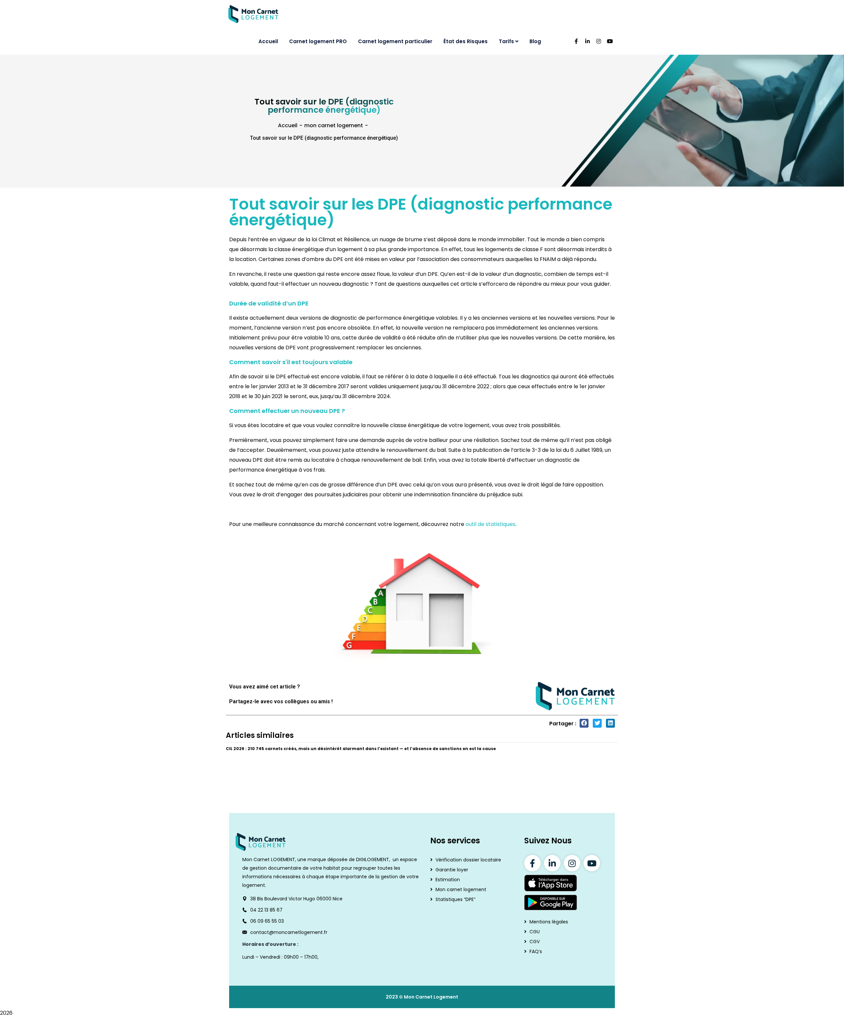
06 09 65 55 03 (267, 921)
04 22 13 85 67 (266, 910)
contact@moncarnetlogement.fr (288, 932)
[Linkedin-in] (552, 863)
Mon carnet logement (461, 889)
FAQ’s (535, 951)
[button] (584, 723)
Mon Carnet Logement (431, 997)
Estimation (448, 879)
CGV (534, 941)
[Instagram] (572, 863)
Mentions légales (548, 921)
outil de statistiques (490, 524)
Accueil (287, 125)
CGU (534, 931)
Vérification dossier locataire (468, 860)
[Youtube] (592, 863)
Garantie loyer (452, 869)
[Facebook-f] (532, 863)
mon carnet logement (333, 125)
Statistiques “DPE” (455, 899)
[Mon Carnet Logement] (253, 14)
